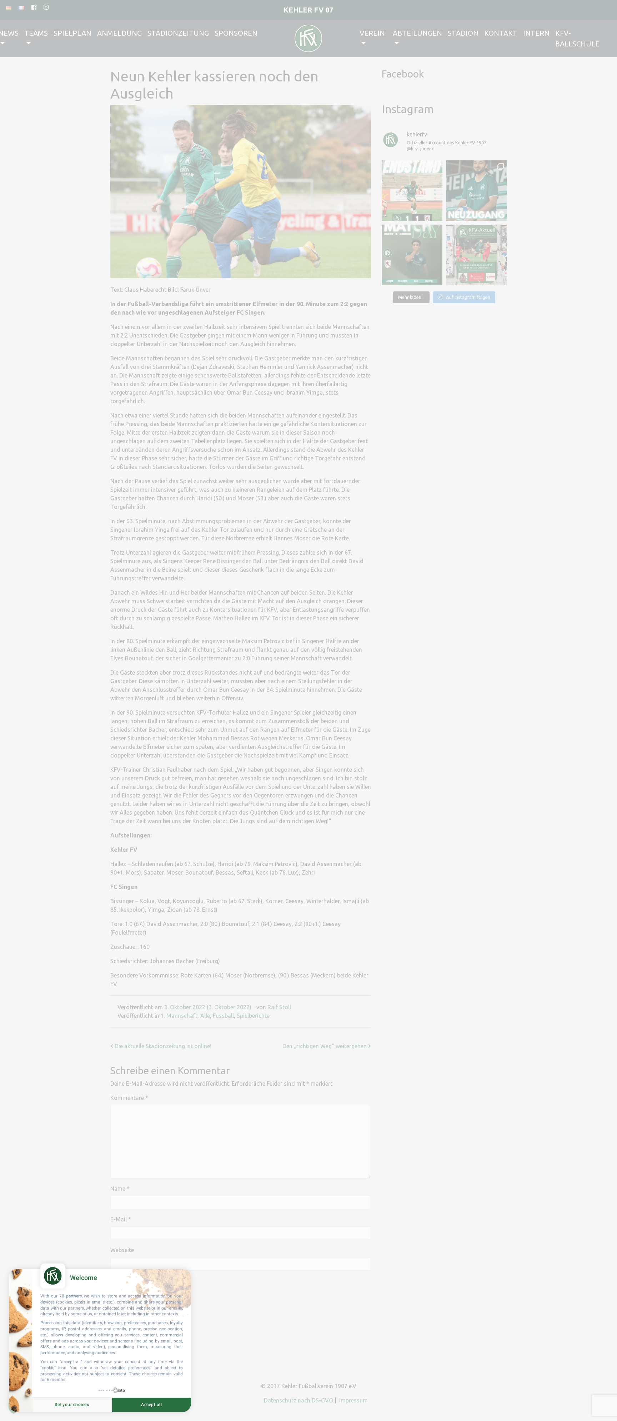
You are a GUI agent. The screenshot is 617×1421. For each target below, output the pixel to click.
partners (74, 1296)
